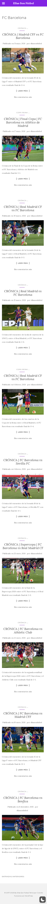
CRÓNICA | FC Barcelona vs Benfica (22, 799)
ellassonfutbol (36, 43)
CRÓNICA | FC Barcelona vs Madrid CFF (22, 715)
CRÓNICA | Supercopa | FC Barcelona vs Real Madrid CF (23, 546)
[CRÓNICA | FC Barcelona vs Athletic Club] (23, 655)
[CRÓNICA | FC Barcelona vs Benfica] (23, 828)
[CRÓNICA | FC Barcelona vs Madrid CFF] (23, 739)
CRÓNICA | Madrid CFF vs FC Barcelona (23, 36)
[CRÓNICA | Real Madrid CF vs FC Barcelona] (23, 233)
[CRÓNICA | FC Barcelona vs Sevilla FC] (23, 486)
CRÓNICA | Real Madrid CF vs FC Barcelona (23, 208)
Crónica (22, 28)
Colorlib (40, 893)
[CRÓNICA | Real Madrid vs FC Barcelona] (23, 317)
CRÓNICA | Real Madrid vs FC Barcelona (23, 293)
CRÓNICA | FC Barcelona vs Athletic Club (22, 630)
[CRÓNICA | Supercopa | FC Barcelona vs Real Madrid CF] (23, 571)
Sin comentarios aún (23, 97)
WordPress (29, 896)
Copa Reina (22, 113)
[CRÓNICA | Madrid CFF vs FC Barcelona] (23, 61)
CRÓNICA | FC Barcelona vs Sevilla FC (22, 461)
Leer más (23, 91)
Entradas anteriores (13, 876)
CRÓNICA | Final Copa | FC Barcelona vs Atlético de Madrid (23, 122)
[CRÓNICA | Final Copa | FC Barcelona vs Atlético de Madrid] (23, 148)
